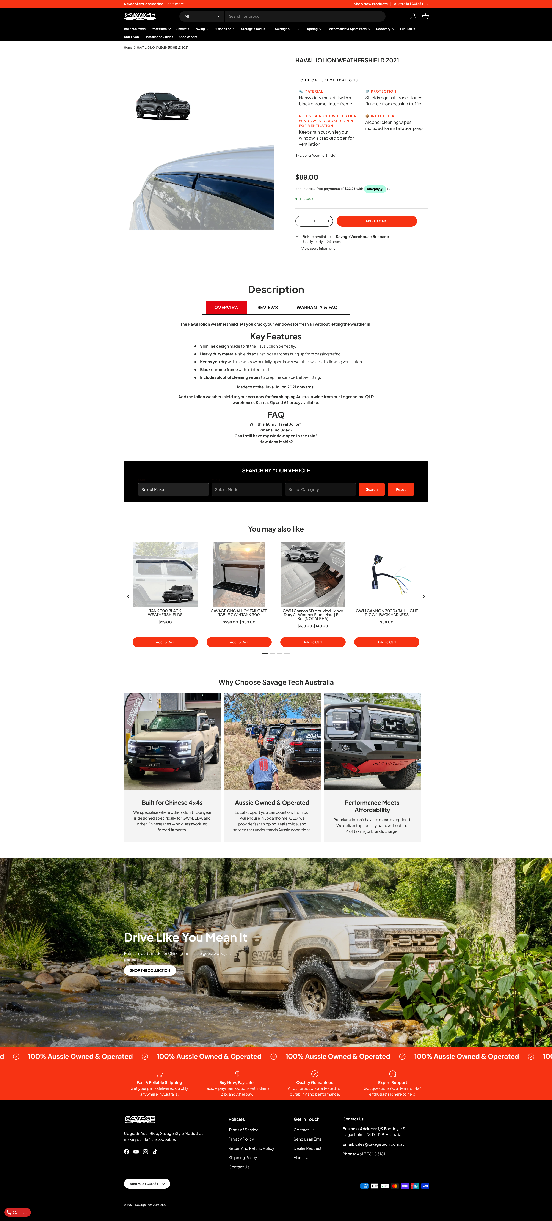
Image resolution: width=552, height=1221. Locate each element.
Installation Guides (159, 37)
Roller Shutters (135, 29)
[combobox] (282, 16)
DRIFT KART (132, 37)
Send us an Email (308, 1138)
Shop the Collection (150, 970)
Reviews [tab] (267, 308)
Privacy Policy (241, 1138)
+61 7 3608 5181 (371, 1153)
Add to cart (376, 221)
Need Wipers (187, 37)
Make (142, 480)
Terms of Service (244, 1129)
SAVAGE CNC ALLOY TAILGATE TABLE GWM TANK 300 (239, 613)
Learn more (174, 4)
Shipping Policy (243, 1157)
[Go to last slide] (128, 596)
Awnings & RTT (285, 29)
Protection (159, 29)
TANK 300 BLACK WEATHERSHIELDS (165, 613)
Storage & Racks (253, 29)
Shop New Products (371, 4)
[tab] (265, 653)
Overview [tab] (226, 308)
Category (294, 480)
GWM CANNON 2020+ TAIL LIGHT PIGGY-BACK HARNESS (387, 613)
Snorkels (182, 29)
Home (128, 47)
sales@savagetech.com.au (380, 1144)
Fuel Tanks (407, 29)
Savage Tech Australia (150, 1205)
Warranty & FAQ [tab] (317, 308)
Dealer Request (307, 1148)
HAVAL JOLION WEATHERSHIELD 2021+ (163, 47)
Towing (199, 29)
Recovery (383, 29)
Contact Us (239, 1166)
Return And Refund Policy (251, 1148)
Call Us (19, 1212)
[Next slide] (423, 596)
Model (217, 480)
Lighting (312, 29)
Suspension (223, 29)
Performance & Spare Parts (347, 29)
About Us (302, 1157)
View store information (319, 248)
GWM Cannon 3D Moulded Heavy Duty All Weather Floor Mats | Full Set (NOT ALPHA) (313, 614)
